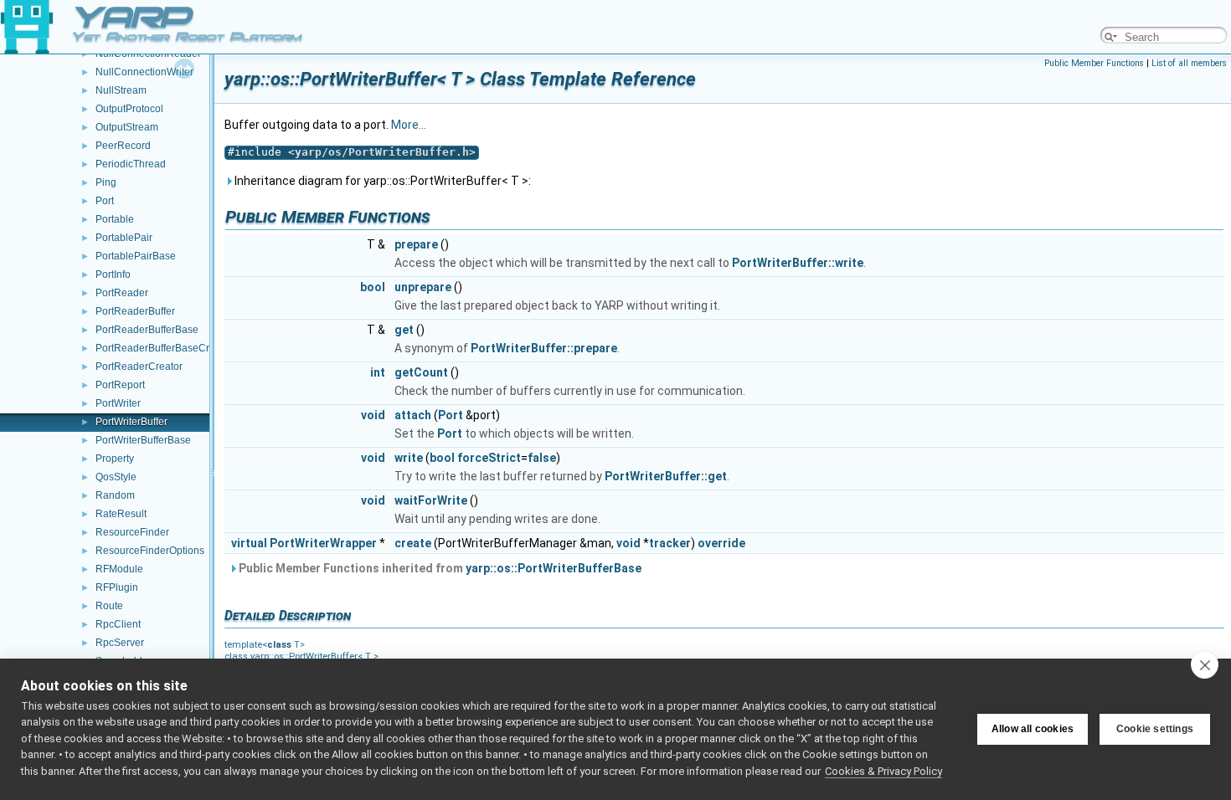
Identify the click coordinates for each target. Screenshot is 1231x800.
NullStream (121, 90)
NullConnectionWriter (144, 72)
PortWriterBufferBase (143, 440)
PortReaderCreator (139, 366)
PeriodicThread (130, 164)
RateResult (121, 514)
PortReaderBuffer (135, 311)
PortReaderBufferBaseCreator (164, 348)
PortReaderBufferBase (146, 330)
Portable (114, 219)
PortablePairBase (135, 256)
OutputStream (126, 127)
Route (109, 606)
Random (115, 495)
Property (114, 458)
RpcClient (118, 624)
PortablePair (123, 238)
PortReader (121, 293)
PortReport (120, 385)
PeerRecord (123, 145)
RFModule (119, 569)
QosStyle (115, 477)
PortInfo (113, 274)
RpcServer (119, 643)
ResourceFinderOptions (149, 550)
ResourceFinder (132, 532)
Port (104, 201)
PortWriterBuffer (131, 422)
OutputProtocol (129, 109)
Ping (105, 182)
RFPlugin (116, 587)
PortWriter (118, 403)
